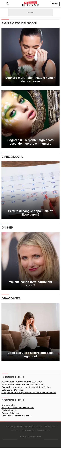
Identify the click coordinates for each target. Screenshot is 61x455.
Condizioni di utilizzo (33, 427)
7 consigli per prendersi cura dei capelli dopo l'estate (26, 387)
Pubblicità (15, 431)
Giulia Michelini (8, 410)
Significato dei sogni (19, 23)
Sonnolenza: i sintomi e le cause (16, 416)
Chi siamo (9, 427)
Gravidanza (11, 298)
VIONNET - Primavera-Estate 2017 (17, 407)
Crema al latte (8, 405)
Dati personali (50, 427)
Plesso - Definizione (10, 413)
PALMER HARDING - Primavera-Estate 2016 (22, 384)
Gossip (7, 227)
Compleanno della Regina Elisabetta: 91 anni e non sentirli (28, 392)
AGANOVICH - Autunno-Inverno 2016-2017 (21, 382)
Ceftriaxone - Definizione (13, 390)
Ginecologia (12, 156)
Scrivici (18, 427)
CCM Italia (26, 431)
